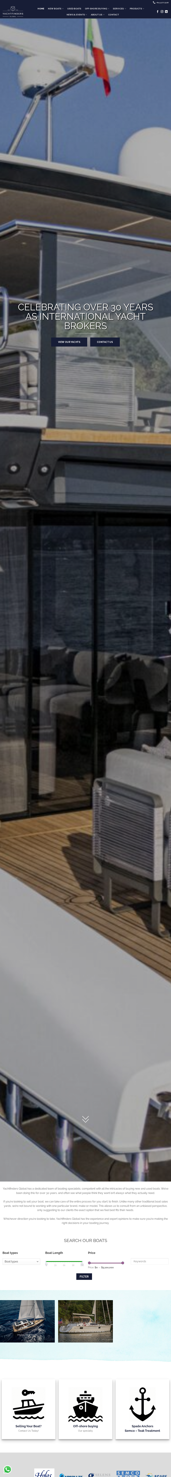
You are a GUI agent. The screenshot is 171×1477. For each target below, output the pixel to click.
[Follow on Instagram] (162, 11)
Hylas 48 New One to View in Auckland (85, 1333)
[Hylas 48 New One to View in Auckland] (85, 1321)
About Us (96, 14)
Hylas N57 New (27, 1334)
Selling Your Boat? (29, 1426)
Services (118, 8)
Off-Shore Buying (96, 8)
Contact (113, 14)
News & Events (76, 14)
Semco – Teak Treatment (142, 1430)
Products (136, 8)
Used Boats (74, 8)
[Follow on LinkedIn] (166, 11)
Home (41, 8)
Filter (84, 1276)
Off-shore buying (85, 1426)
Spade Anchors (142, 1426)
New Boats (54, 8)
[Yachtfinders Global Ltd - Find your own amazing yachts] (13, 11)
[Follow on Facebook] (157, 11)
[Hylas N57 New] (27, 1321)
